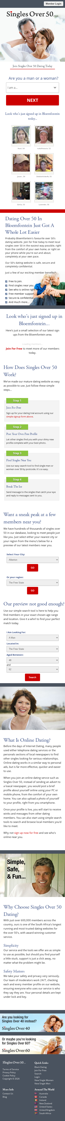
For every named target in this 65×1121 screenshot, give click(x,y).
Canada (43, 1096)
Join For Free (40, 1070)
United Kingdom (47, 1110)
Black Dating (40, 1067)
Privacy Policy (9, 1072)
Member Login (53, 3)
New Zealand (45, 1103)
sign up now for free (26, 832)
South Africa (45, 1113)
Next (32, 100)
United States (45, 1106)
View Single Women (43, 1080)
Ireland (42, 1100)
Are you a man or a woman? (33, 78)
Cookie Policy (9, 1075)
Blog (5, 1096)
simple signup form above (19, 416)
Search (32, 677)
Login (37, 1076)
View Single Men (42, 1083)
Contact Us (8, 1093)
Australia (43, 1093)
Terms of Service (11, 1069)
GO (32, 567)
